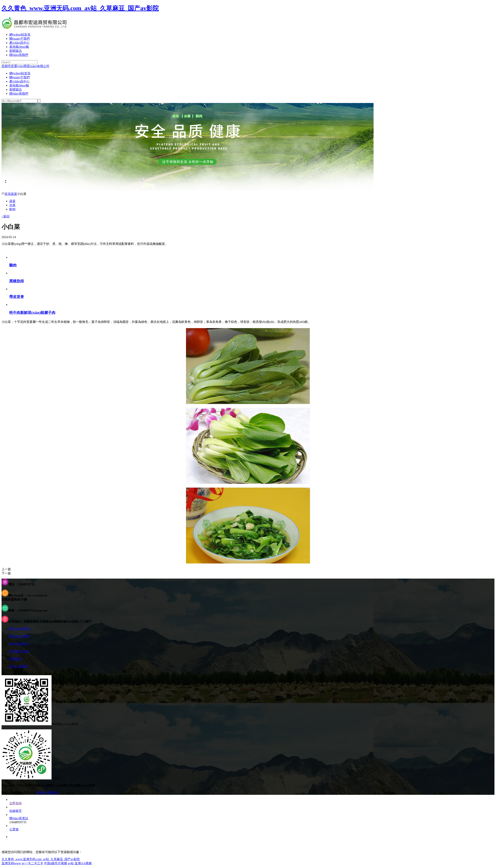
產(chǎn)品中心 (19, 42)
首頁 (8, 194)
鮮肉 (12, 209)
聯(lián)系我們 (18, 55)
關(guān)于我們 (19, 38)
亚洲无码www (11, 863)
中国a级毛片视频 (55, 863)
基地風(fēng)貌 (19, 46)
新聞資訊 (15, 50)
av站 (71, 863)
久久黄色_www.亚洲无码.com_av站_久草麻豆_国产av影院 (80, 8)
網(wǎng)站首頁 (19, 34)
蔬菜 (14, 194)
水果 (12, 205)
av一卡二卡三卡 (32, 863)
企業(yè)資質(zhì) (47, 792)
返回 (5, 216)
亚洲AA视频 (83, 863)
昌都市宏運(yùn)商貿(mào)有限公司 (25, 66)
